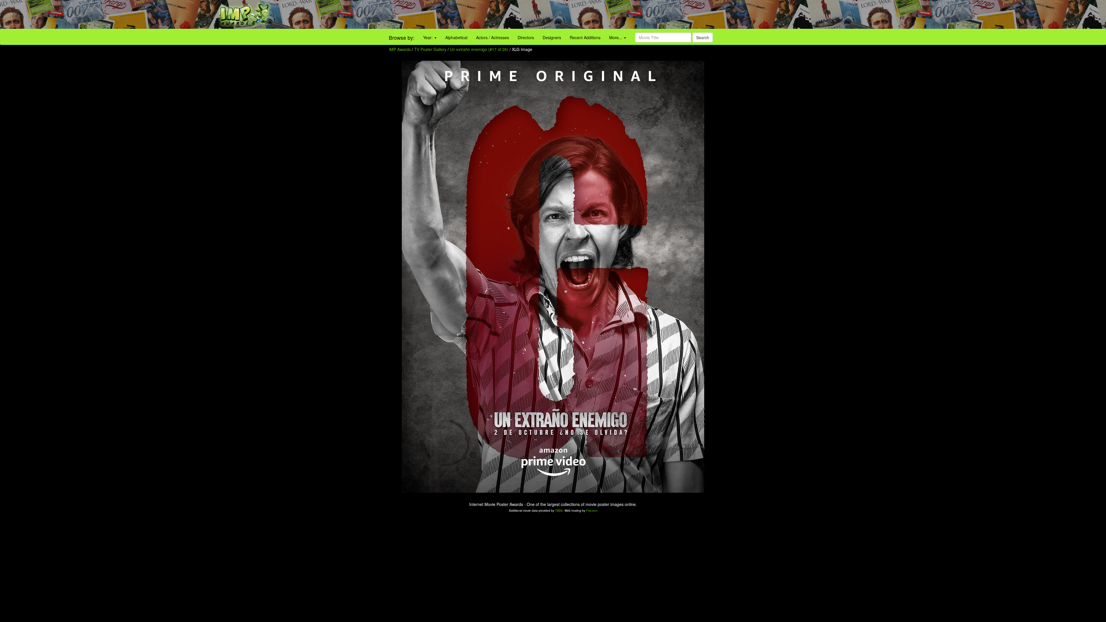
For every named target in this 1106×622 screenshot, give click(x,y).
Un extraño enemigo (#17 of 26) (479, 49)
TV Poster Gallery (430, 49)
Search (702, 37)
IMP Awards (400, 49)
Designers (552, 37)
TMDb (559, 511)
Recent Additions (585, 37)
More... (616, 37)
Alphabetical (456, 37)
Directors (526, 37)
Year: (428, 37)
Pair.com (591, 511)
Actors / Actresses (492, 37)
